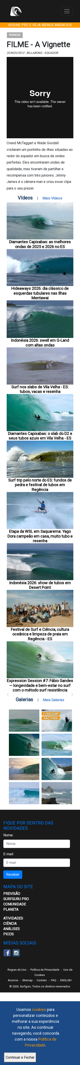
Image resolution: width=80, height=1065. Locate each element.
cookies (39, 1009)
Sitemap (27, 980)
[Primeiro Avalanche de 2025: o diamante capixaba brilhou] (57, 745)
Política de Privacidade (44, 969)
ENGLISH (66, 980)
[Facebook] (7, 952)
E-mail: (8, 854)
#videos (14, 35)
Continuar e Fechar (20, 1057)
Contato (42, 980)
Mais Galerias (53, 700)
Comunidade (14, 904)
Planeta (10, 909)
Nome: (8, 835)
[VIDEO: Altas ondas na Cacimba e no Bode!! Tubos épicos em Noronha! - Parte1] (57, 769)
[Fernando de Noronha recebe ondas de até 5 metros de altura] (57, 793)
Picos (8, 934)
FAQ (53, 980)
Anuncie (13, 980)
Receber (12, 874)
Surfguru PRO (16, 899)
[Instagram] (16, 952)
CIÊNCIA (10, 923)
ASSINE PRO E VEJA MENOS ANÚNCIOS (40, 25)
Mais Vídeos (52, 198)
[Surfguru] (16, 11)
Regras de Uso (17, 969)
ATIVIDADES (13, 918)
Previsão (11, 894)
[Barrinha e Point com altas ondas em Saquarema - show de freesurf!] (24, 745)
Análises (11, 929)
